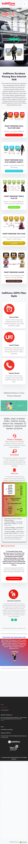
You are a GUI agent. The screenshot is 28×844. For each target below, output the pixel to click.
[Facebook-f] (15, 620)
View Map (2, 720)
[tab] (9, 489)
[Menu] (24, 4)
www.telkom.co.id (4, 707)
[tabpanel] (14, 529)
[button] (14, 546)
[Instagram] (12, 620)
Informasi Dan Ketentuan (9, 546)
